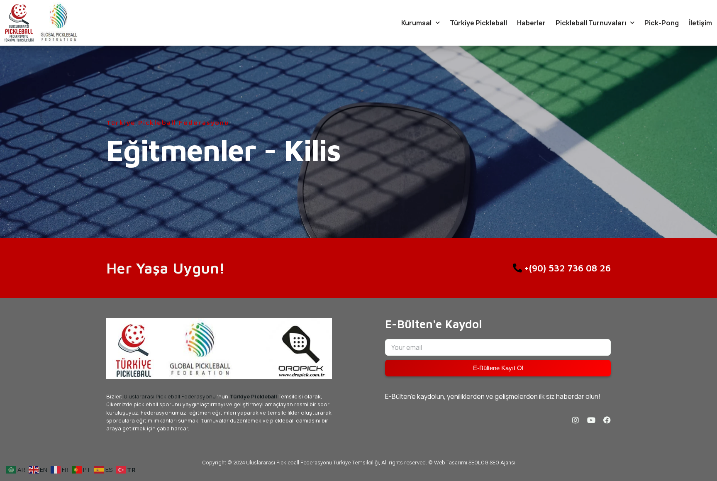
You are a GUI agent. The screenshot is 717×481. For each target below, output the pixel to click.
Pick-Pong (661, 22)
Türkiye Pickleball (478, 22)
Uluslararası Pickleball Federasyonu (170, 396)
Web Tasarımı (450, 462)
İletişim (700, 22)
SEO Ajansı (502, 462)
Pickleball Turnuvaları (591, 22)
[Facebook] (607, 420)
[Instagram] (575, 420)
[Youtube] (591, 420)
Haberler (531, 22)
